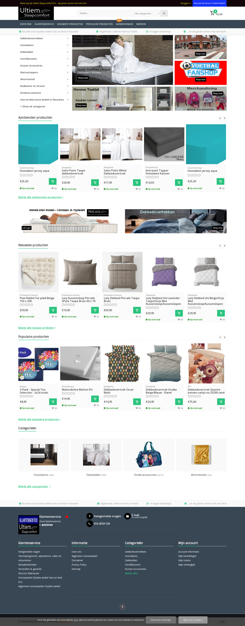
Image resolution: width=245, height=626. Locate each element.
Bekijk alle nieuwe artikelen (36, 328)
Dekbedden (26, 51)
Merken (141, 24)
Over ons (25, 24)
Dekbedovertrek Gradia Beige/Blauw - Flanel (161, 389)
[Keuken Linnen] (122, 99)
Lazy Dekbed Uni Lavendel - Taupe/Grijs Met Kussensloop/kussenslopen (163, 300)
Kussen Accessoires (31, 65)
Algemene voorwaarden (85, 556)
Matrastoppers (29, 72)
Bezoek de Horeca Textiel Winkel (209, 3)
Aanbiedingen (124, 24)
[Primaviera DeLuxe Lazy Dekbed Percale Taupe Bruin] (122, 272)
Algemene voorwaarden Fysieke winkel (39, 586)
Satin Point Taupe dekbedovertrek (73, 170)
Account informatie (188, 551)
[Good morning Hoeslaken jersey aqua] (38, 144)
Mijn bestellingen (187, 556)
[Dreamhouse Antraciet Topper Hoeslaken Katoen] (164, 144)
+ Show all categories (32, 106)
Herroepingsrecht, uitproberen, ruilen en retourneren (39, 558)
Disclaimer (77, 560)
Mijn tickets (184, 560)
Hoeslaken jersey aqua (34, 169)
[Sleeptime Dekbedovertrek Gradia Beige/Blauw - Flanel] (164, 363)
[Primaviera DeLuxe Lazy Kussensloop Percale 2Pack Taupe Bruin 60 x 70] (80, 272)
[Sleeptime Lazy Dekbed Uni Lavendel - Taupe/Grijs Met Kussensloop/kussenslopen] (164, 272)
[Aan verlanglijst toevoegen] (53, 188)
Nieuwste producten (70, 24)
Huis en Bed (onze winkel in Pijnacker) (42, 99)
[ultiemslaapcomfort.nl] (44, 13)
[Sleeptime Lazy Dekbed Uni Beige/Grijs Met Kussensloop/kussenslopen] (206, 272)
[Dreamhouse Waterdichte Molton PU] (80, 363)
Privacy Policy (79, 564)
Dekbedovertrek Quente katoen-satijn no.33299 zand (206, 389)
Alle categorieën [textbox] (143, 13)
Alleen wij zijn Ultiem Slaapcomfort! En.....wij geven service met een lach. (53, 3)
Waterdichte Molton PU (77, 388)
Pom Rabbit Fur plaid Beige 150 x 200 (37, 298)
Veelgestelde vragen (29, 551)
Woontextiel (27, 79)
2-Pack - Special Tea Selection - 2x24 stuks (34, 389)
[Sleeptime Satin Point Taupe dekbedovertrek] (80, 144)
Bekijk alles (131, 573)
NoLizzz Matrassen (28, 573)
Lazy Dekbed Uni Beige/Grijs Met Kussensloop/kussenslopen (206, 300)
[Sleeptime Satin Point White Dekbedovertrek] (122, 144)
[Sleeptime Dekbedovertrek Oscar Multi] (122, 363)
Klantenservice (44, 24)
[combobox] (147, 13)
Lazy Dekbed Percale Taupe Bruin (122, 298)
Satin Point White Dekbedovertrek (115, 170)
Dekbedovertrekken (31, 38)
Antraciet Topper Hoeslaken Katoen (158, 170)
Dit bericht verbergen (161, 620)
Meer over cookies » (193, 620)
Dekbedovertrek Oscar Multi (119, 389)
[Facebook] (122, 606)
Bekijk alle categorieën (33, 486)
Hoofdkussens (28, 58)
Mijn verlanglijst (186, 564)
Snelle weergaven (38, 159)
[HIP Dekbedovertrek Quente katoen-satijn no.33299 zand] (206, 363)
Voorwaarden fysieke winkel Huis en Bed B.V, (40, 579)
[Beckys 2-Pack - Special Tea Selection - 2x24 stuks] (38, 363)
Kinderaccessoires (30, 92)
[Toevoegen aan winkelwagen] (52, 181)
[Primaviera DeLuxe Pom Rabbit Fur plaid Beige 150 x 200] (38, 272)
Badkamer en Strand (32, 86)
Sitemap (76, 569)
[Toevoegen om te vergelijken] (55, 188)
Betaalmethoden (27, 564)
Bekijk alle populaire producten (38, 419)
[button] (216, 13)
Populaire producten (99, 24)
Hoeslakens (27, 45)
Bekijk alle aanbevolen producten (40, 197)
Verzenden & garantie (30, 569)
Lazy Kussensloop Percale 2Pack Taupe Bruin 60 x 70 (78, 298)
